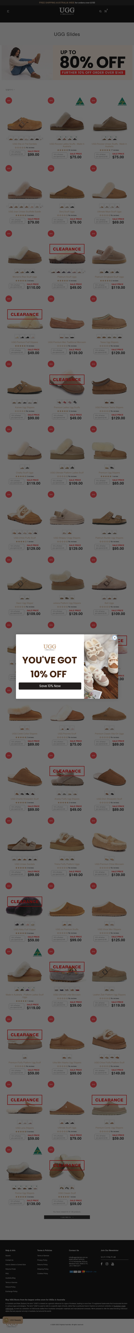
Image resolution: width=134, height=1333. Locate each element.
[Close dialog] (114, 637)
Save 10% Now (50, 686)
